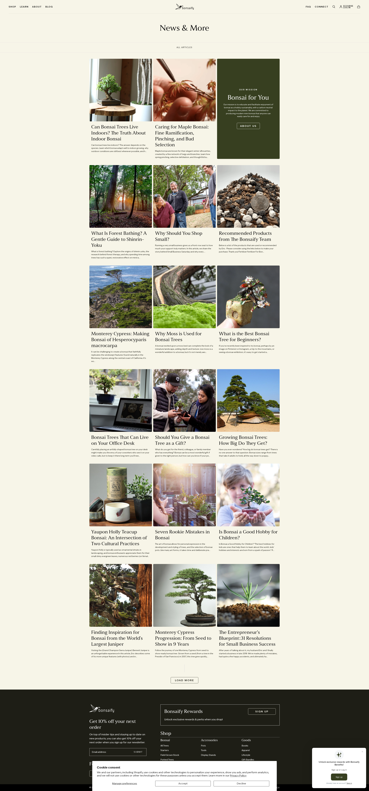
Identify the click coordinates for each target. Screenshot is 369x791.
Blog (49, 6)
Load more (184, 680)
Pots (203, 745)
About (37, 6)
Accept (183, 783)
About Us (248, 126)
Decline (241, 783)
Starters (164, 750)
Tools (203, 750)
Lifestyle (246, 755)
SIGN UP (262, 711)
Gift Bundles (248, 759)
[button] (334, 7)
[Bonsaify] (101, 708)
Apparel (246, 750)
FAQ (308, 6)
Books (245, 745)
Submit (138, 752)
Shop (12, 6)
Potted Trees (167, 759)
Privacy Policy (238, 775)
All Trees (164, 745)
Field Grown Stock (169, 755)
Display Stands (208, 755)
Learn (24, 6)
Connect (321, 6)
